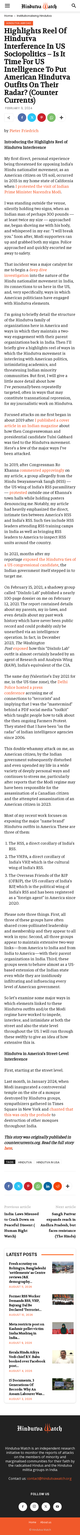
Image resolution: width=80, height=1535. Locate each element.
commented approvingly (41, 470)
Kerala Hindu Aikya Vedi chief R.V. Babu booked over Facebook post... (27, 1359)
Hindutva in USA (48, 1162)
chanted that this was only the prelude (38, 1111)
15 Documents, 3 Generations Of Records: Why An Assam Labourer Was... (27, 1387)
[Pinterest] (41, 117)
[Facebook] (22, 117)
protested (18, 492)
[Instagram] (34, 1506)
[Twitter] (32, 117)
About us (45, 1522)
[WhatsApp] (51, 117)
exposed (20, 648)
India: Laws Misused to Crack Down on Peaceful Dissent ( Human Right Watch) (21, 1225)
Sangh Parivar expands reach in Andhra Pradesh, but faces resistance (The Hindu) (58, 1225)
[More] (61, 117)
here (8, 1147)
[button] (7, 6)
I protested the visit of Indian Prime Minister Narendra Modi (36, 188)
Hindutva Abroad (18, 23)
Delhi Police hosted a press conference (36, 687)
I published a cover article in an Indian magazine (36, 422)
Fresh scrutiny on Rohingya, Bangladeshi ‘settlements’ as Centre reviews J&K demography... (27, 1273)
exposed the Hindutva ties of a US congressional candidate (40, 561)
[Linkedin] (48, 1186)
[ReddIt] (57, 1186)
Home (8, 16)
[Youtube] (57, 1506)
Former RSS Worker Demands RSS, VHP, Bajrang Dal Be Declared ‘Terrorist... (25, 1303)
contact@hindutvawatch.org (49, 1478)
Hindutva (25, 1162)
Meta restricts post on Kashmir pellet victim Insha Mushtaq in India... (26, 1331)
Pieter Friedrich (24, 130)
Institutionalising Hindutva (34, 16)
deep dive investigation (25, 272)
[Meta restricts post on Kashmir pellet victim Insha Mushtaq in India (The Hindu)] (63, 1328)
